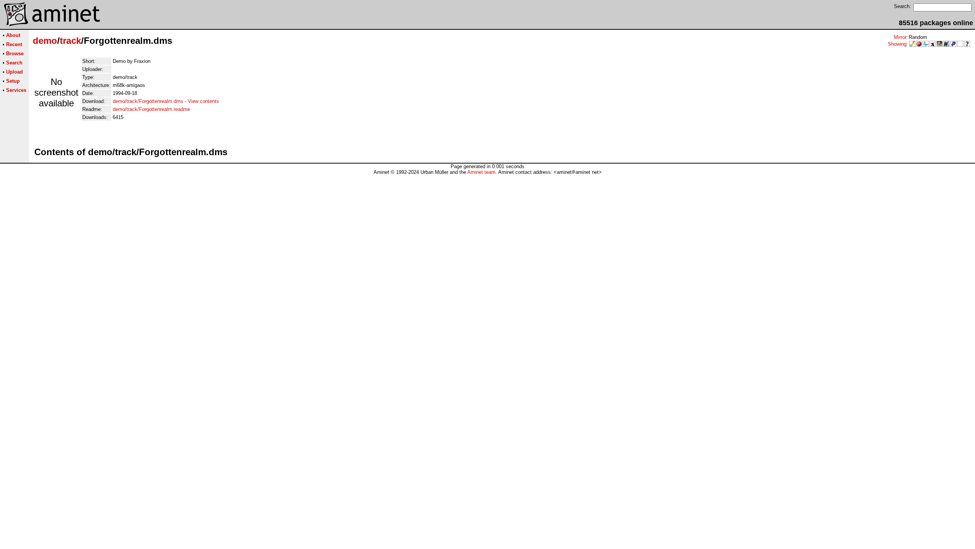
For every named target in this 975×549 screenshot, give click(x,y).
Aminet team (481, 172)
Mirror (900, 37)
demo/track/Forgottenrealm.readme (151, 109)
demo (45, 40)
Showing (897, 44)
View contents (203, 101)
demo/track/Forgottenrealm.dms (148, 101)
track (70, 40)
